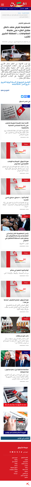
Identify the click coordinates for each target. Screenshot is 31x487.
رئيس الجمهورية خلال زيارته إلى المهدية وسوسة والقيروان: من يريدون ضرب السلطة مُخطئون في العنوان (17, 237)
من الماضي (25, 473)
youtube (12, 452)
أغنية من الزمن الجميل (24, 476)
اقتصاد (26, 460)
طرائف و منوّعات (13, 470)
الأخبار (26, 8)
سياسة (19, 13)
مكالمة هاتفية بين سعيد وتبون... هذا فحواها (16, 370)
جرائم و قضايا (25, 464)
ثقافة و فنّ (14, 462)
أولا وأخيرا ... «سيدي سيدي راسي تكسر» (17, 198)
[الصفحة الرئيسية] (18, 3)
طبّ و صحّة (25, 470)
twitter (21, 452)
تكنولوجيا (25, 462)
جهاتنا (16, 464)
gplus (15, 452)
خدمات (15, 466)
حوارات (26, 466)
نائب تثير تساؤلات (22, 335)
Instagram (10, 452)
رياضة (26, 468)
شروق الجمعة (14, 468)
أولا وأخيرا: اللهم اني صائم (19, 270)
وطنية (15, 460)
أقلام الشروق (24, 458)
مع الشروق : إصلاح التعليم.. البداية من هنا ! (16, 301)
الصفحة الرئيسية (25, 13)
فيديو (16, 472)
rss (17, 452)
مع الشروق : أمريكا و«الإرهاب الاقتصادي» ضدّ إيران (18, 162)
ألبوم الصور (14, 458)
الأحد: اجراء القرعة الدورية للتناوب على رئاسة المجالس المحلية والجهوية (17, 125)
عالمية (26, 472)
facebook (19, 452)
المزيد (2, 4)
